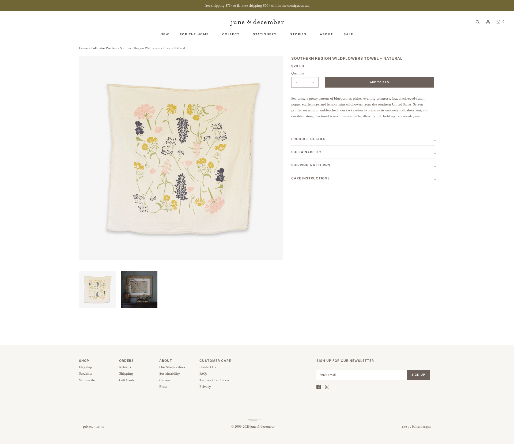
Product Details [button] (308, 139)
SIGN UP (418, 375)
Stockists (85, 373)
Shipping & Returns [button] (310, 165)
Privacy (205, 387)
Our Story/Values (172, 367)
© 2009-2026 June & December (253, 426)
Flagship (85, 367)
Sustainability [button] (306, 152)
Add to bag (379, 82)
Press (163, 387)
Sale (348, 34)
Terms (100, 426)
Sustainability (169, 373)
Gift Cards (126, 380)
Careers (165, 380)
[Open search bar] (478, 21)
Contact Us (207, 367)
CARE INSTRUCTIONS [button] (310, 178)
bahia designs (421, 426)
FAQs (203, 373)
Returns (125, 367)
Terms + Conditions (214, 380)
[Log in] (488, 22)
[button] (97, 289)
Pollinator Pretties (104, 48)
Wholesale (87, 380)
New (165, 34)
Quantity (298, 73)
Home (83, 48)
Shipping (126, 373)
